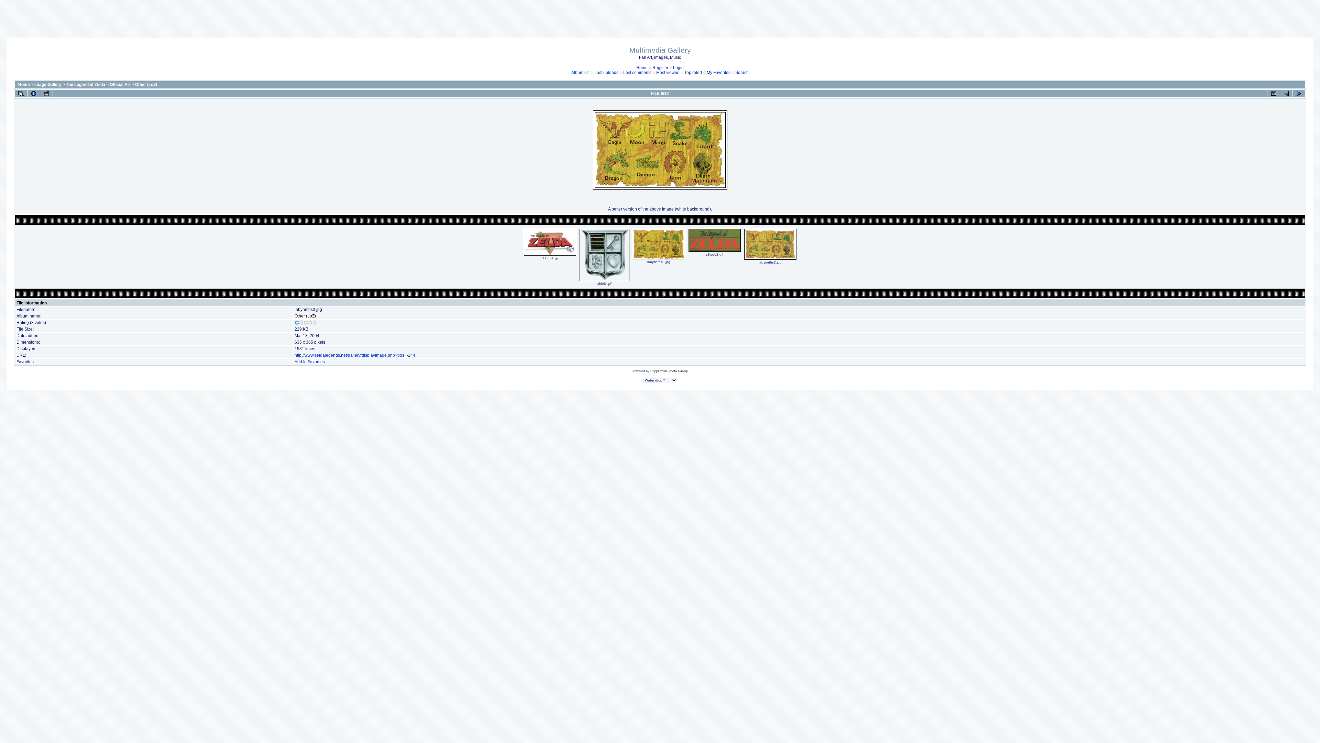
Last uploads (606, 72)
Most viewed (668, 72)
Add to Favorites (310, 361)
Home (642, 67)
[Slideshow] (46, 93)
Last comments (637, 72)
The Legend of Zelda (85, 84)
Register (660, 67)
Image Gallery (48, 84)
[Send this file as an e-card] (1273, 93)
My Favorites (718, 72)
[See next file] (1299, 93)
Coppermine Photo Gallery (669, 371)
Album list (580, 72)
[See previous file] (1286, 93)
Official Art (120, 84)
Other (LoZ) (146, 84)
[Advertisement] (660, 15)
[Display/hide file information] (34, 93)
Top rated (693, 72)
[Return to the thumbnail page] (21, 93)
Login (678, 67)
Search (742, 72)
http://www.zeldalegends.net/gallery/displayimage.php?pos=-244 (355, 355)
